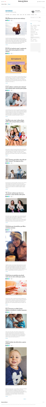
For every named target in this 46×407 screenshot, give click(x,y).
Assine (5, 1)
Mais (35, 14)
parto (11, 14)
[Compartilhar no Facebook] (6, 20)
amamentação (14, 14)
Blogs (9, 4)
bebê (25, 14)
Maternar (8, 11)
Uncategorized (7, 14)
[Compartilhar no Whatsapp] (7, 20)
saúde (23, 14)
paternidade (32, 14)
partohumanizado (33, 32)
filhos (31, 39)
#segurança (32, 34)
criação (21, 14)
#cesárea (39, 25)
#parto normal (36, 29)
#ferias (35, 28)
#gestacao (32, 26)
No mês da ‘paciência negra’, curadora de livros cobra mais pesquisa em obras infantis (15, 50)
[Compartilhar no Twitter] (8, 20)
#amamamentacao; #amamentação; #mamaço (35, 37)
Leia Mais (6, 44)
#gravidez (35, 26)
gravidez (18, 14)
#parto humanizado (33, 31)
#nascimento (36, 34)
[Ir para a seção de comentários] (11, 20)
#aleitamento (32, 29)
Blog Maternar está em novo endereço (15, 18)
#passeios (32, 28)
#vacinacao (32, 35)
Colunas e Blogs (4, 4)
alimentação (28, 14)
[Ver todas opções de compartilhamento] (10, 20)
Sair (41, 1)
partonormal (34, 39)
